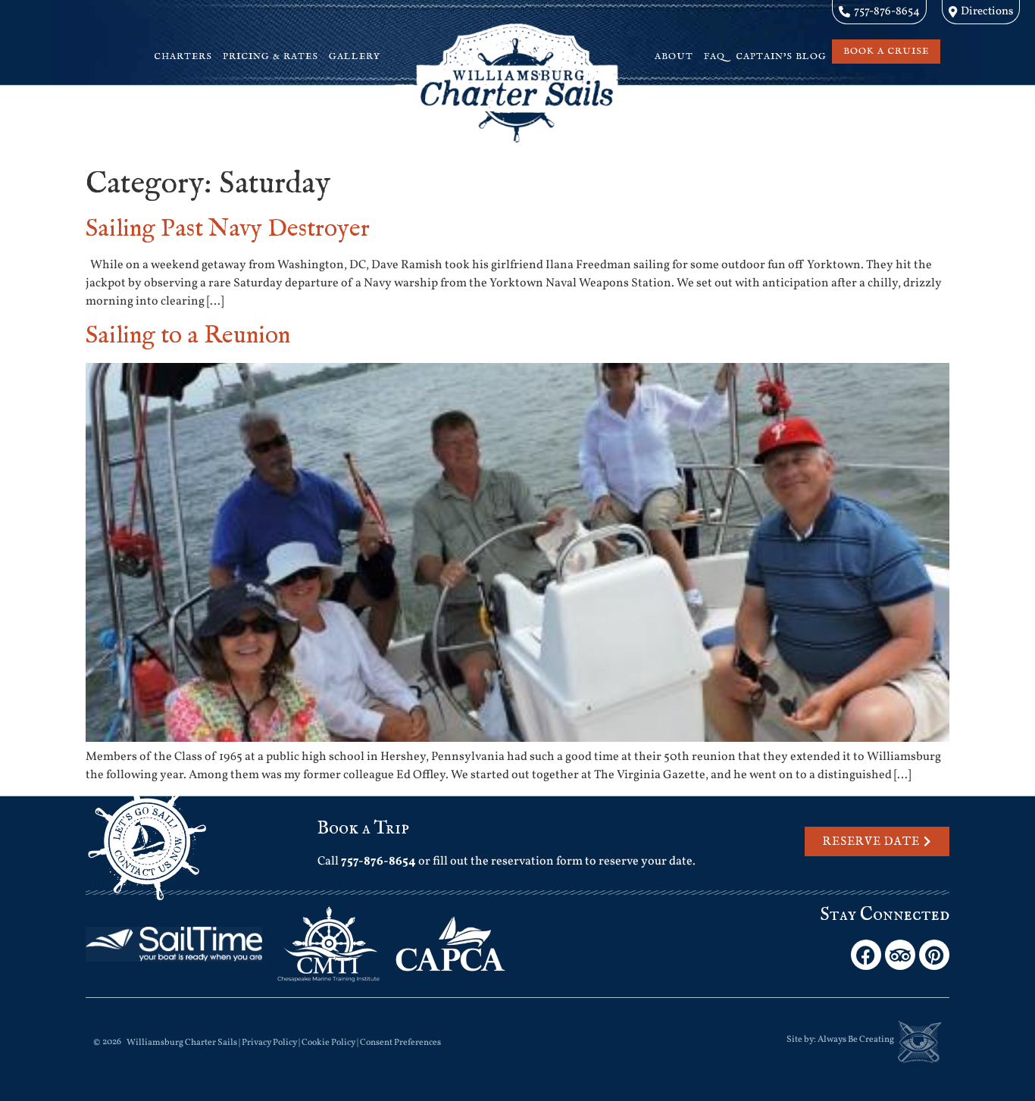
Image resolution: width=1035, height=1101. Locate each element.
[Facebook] (866, 955)
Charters (183, 56)
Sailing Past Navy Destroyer (228, 229)
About (674, 56)
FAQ (714, 56)
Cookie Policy (328, 1043)
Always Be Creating (856, 1040)
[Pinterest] (934, 955)
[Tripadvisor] (900, 955)
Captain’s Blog (781, 56)
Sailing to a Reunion (188, 336)
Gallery (354, 56)
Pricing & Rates (270, 56)
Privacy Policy (269, 1043)
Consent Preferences (400, 1043)
